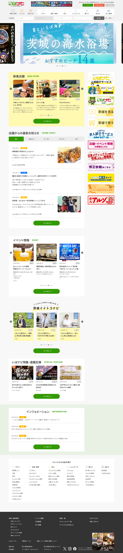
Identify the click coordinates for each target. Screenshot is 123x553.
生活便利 (88, 479)
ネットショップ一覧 (66, 521)
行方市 (30, 330)
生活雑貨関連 (71, 479)
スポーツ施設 (52, 473)
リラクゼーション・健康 (35, 479)
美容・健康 (54, 13)
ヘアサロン (32, 470)
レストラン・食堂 (16, 496)
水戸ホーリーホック (16, 524)
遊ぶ (65, 13)
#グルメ (15, 280)
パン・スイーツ (16, 490)
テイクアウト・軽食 (17, 493)
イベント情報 (39, 518)
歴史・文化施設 (53, 479)
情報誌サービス (26, 541)
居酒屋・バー (16, 470)
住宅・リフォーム (90, 476)
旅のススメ (14, 527)
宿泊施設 (104, 470)
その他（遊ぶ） (53, 485)
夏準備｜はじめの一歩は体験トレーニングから (28, 200)
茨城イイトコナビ (15, 521)
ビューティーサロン (34, 476)
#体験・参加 (62, 276)
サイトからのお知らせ (67, 525)
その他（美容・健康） (35, 485)
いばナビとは (93, 518)
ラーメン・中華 (16, 479)
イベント (22, 13)
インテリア (70, 473)
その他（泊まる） (106, 473)
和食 (13, 476)
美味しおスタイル (15, 535)
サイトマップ (47, 549)
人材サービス (12, 541)
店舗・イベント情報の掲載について (47, 541)
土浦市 (76, 330)
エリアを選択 (19, 18)
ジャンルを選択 (60, 18)
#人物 (16, 338)
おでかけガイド (15, 530)
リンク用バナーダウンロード (30, 549)
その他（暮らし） (90, 485)
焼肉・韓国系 (16, 482)
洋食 (13, 473)
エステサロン (33, 473)
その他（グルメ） (16, 499)
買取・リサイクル (71, 482)
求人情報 (109, 13)
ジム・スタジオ (33, 482)
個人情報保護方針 (27, 546)
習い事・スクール (90, 470)
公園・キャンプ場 (53, 482)
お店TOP (31, 13)
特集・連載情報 (14, 518)
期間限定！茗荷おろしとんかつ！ (23, 151)
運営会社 (11, 546)
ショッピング (76, 13)
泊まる (98, 13)
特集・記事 (13, 13)
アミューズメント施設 (55, 470)
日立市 (53, 330)
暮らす (87, 13)
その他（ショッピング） (73, 485)
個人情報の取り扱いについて (52, 546)
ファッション (70, 470)
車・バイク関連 (90, 482)
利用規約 (11, 549)
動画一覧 (63, 518)
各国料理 (15, 485)
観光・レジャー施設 (54, 476)
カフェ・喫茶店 (16, 487)
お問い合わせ (93, 521)
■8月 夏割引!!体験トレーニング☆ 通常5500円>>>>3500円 (34, 176)
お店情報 (38, 521)
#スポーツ (68, 276)
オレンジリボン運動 (16, 533)
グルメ (43, 13)
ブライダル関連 (90, 473)
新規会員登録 (99, 5)
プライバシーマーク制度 (84, 548)
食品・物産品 (70, 476)
